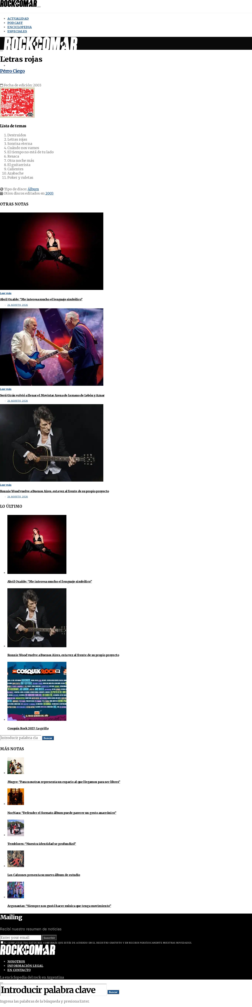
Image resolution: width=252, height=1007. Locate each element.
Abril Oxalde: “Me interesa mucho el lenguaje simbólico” (41, 299)
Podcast (15, 23)
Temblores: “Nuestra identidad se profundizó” (41, 844)
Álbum (33, 189)
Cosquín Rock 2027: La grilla (27, 728)
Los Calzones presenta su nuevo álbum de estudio (43, 875)
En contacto (19, 970)
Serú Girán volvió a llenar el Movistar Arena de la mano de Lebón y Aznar (52, 395)
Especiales (17, 31)
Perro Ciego (12, 71)
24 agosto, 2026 (17, 305)
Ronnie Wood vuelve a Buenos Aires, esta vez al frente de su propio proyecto (54, 491)
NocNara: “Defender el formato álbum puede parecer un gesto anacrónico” (61, 813)
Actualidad (18, 18)
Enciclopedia (19, 27)
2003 (49, 193)
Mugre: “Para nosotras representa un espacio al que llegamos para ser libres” (63, 782)
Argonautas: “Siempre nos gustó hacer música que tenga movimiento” (59, 906)
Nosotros (16, 961)
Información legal (25, 966)
